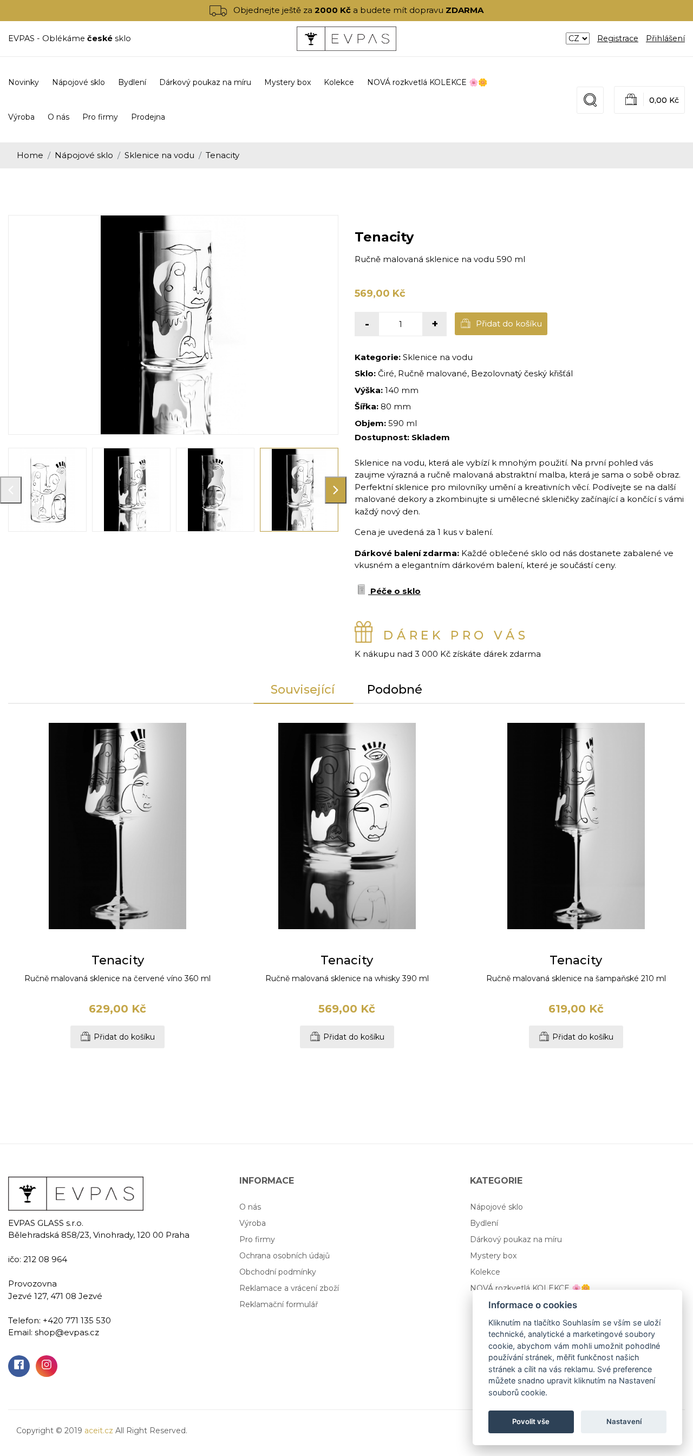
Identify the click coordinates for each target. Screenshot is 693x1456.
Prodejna (148, 117)
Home (30, 155)
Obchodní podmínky (277, 1272)
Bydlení (484, 1223)
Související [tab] (303, 689)
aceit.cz (98, 1430)
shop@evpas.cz (67, 1332)
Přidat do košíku (508, 323)
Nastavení (624, 1421)
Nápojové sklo (84, 155)
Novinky (23, 82)
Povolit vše (531, 1421)
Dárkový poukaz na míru (516, 1239)
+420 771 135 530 (77, 1320)
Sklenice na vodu (159, 155)
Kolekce (485, 1272)
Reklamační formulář (278, 1304)
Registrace (617, 38)
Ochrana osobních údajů (284, 1256)
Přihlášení (665, 38)
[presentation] (11, 490)
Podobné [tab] (394, 689)
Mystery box (493, 1256)
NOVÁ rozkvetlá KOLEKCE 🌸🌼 (530, 1288)
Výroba (21, 117)
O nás (58, 117)
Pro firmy (100, 117)
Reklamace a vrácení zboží (289, 1288)
